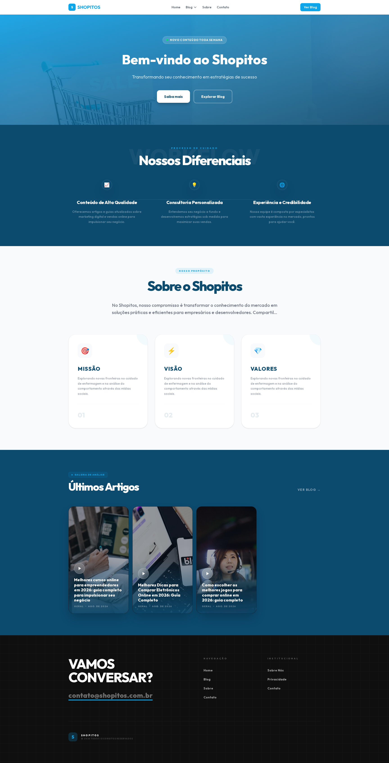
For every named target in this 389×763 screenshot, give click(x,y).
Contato (223, 7)
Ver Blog (310, 7)
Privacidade (277, 679)
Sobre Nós (275, 670)
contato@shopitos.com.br (110, 695)
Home (176, 7)
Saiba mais (173, 96)
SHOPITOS (85, 7)
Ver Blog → (309, 490)
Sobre (206, 7)
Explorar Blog (213, 96)
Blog (189, 7)
